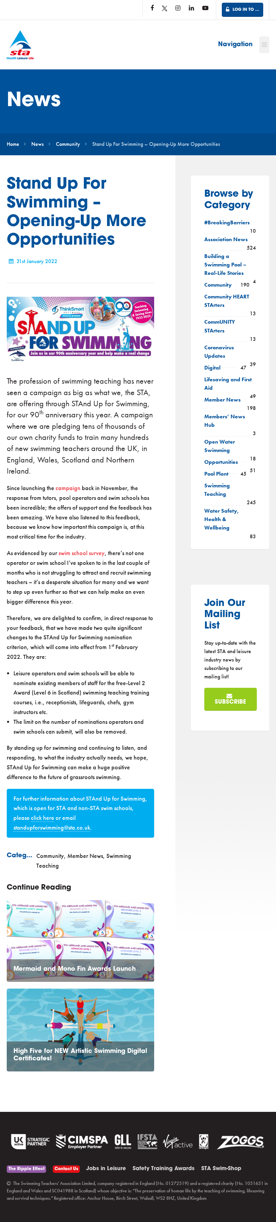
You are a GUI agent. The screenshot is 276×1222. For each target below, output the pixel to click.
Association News (226, 239)
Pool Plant (216, 474)
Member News (85, 856)
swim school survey (82, 553)
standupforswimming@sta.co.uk (51, 827)
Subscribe (230, 702)
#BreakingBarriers (227, 222)
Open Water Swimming (219, 446)
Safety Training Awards (164, 1168)
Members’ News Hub (224, 420)
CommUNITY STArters (219, 326)
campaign (68, 488)
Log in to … (245, 10)
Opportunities (221, 462)
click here (42, 818)
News (37, 144)
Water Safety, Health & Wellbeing (221, 519)
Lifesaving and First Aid (228, 383)
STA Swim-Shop (221, 1168)
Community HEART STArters (226, 301)
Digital (212, 367)
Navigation (235, 45)
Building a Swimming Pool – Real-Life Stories (225, 265)
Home (13, 144)
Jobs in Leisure (106, 1168)
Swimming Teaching (217, 489)
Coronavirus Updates (219, 351)
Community (68, 144)
